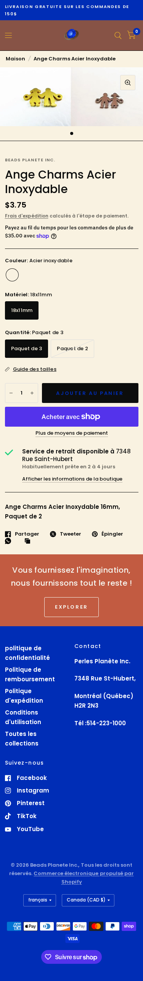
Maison (15, 58)
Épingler (112, 534)
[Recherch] (118, 35)
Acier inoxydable (12, 275)
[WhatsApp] (10, 541)
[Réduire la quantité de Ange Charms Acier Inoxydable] (11, 393)
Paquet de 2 (72, 348)
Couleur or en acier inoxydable (27, 275)
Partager (27, 534)
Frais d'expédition (26, 216)
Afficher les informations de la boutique (72, 478)
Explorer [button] (71, 607)
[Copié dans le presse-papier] (29, 541)
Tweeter (70, 534)
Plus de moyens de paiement (71, 433)
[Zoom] (127, 82)
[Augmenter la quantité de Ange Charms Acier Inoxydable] (32, 393)
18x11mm (22, 310)
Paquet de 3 (26, 348)
